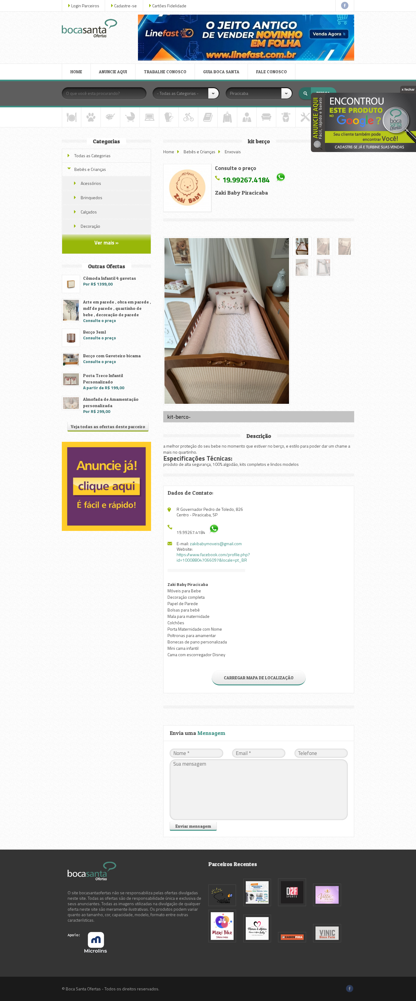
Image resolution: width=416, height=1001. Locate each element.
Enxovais (233, 151)
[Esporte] (188, 117)
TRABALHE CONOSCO (165, 71)
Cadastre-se (125, 5)
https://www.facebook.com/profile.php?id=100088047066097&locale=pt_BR (213, 557)
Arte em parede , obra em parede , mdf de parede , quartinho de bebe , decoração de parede (117, 308)
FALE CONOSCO (271, 71)
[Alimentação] (71, 117)
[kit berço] (187, 188)
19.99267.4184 (246, 179)
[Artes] (110, 117)
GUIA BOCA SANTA (221, 71)
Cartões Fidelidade (169, 5)
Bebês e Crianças (199, 151)
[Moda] (227, 117)
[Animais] (90, 117)
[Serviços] (305, 117)
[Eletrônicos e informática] (149, 117)
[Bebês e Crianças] (129, 117)
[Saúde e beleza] (285, 117)
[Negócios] (246, 117)
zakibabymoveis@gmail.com (216, 543)
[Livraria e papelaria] (207, 117)
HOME (76, 71)
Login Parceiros (85, 5)
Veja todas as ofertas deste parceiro (108, 426)
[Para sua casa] (266, 117)
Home (168, 151)
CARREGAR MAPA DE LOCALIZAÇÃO (259, 677)
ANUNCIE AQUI (113, 71)
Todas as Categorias (92, 155)
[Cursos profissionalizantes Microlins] (87, 951)
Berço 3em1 (94, 331)
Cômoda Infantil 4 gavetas (109, 278)
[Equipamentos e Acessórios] (168, 117)
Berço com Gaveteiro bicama (112, 355)
